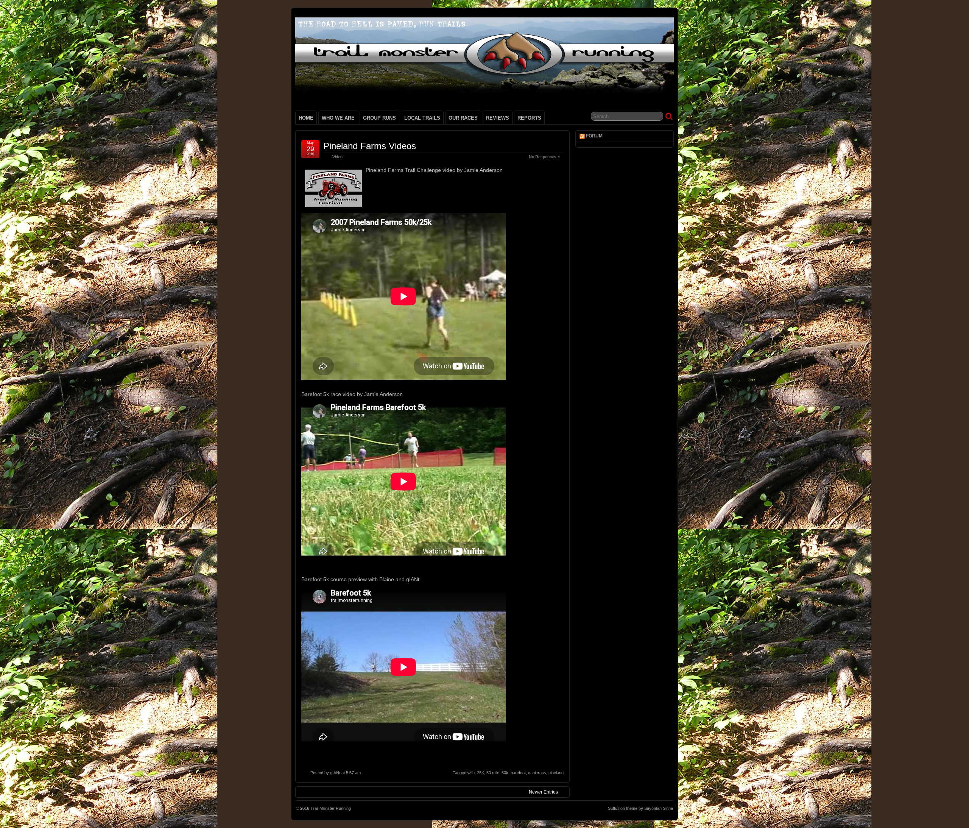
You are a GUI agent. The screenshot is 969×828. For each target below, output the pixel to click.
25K (480, 772)
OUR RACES (463, 118)
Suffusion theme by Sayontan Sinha (640, 808)
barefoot (518, 772)
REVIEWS (497, 118)
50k (505, 772)
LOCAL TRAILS (422, 118)
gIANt (335, 772)
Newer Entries (543, 792)
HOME (306, 118)
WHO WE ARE (338, 118)
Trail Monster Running (330, 808)
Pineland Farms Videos (369, 146)
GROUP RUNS (379, 118)
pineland (556, 772)
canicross (537, 772)
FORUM (594, 136)
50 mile (492, 772)
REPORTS (529, 118)
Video (337, 156)
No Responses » (544, 156)
